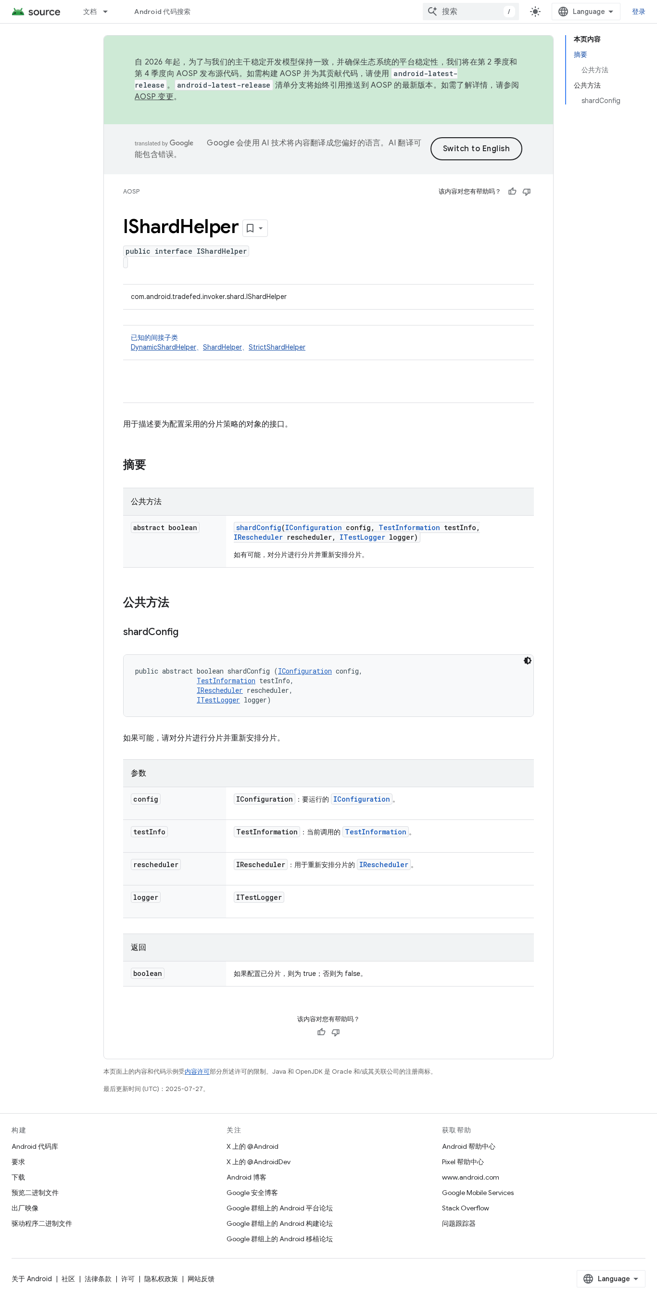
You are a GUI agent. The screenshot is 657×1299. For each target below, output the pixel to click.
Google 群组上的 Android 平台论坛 (280, 1208)
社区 (68, 1279)
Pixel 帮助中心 (463, 1161)
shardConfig (258, 527)
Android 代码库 (35, 1146)
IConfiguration (313, 527)
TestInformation (409, 527)
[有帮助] (512, 191)
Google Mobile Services (478, 1192)
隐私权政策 (161, 1279)
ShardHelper (222, 347)
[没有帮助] (526, 191)
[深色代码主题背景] (527, 660)
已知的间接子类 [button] (218, 342)
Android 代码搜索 (162, 11)
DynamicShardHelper (163, 347)
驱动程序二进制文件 (42, 1223)
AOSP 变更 (154, 97)
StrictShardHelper (277, 347)
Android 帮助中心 (468, 1146)
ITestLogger (362, 537)
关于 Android (32, 1279)
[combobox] (471, 11)
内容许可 (197, 1071)
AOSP (131, 191)
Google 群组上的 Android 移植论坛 (280, 1238)
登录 (639, 11)
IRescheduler (258, 537)
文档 (90, 11)
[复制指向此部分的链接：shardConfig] (188, 632)
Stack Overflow (465, 1208)
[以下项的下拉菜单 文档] (110, 11)
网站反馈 (201, 1279)
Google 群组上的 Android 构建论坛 (280, 1223)
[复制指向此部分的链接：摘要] (155, 465)
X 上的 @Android (252, 1146)
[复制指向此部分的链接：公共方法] (179, 603)
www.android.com (470, 1177)
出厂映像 (25, 1208)
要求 (18, 1161)
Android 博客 (246, 1177)
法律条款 (98, 1279)
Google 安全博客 (252, 1192)
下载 (18, 1177)
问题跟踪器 (459, 1223)
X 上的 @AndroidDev (259, 1161)
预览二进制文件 (35, 1192)
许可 (128, 1279)
